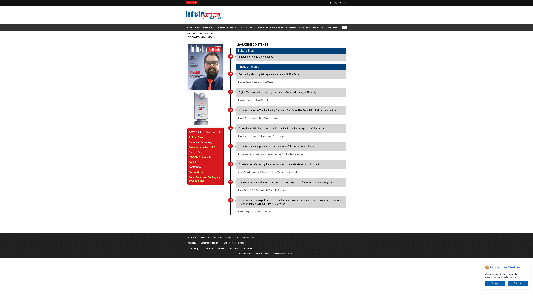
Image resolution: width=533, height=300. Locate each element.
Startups (291, 27)
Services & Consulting (311, 27)
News (198, 27)
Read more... (514, 277)
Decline (517, 283)
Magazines (331, 27)
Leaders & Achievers (210, 243)
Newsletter (248, 248)
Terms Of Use (248, 237)
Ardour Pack (196, 137)
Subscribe (191, 2)
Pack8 (192, 162)
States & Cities (238, 243)
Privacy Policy (232, 237)
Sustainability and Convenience (256, 56)
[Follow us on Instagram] (345, 2)
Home (189, 27)
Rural (225, 243)
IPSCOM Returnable (200, 157)
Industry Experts (226, 27)
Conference (208, 248)
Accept (494, 283)
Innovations (234, 248)
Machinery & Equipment (270, 27)
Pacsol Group (196, 172)
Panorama (208, 27)
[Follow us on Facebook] (330, 2)
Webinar (221, 248)
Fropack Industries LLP (202, 147)
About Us (205, 237)
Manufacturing (247, 27)
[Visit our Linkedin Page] (340, 2)
